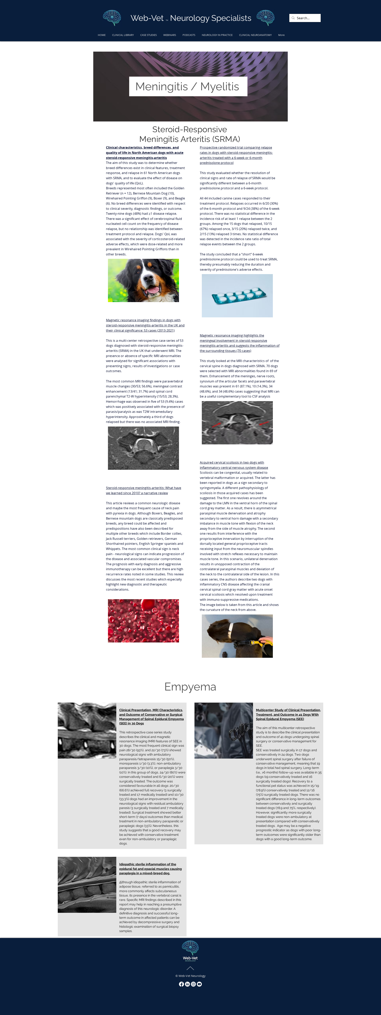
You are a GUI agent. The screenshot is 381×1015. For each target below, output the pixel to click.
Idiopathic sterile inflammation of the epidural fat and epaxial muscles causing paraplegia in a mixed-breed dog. (150, 868)
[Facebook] (181, 984)
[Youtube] (199, 984)
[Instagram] (193, 984)
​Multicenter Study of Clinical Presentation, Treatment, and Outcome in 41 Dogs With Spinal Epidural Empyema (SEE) (288, 714)
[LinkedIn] (187, 984)
